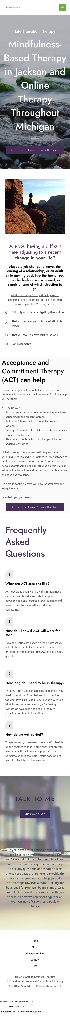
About (35, 947)
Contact (35, 959)
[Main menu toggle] (62, 8)
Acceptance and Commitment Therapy (40, 981)
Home (35, 940)
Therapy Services (35, 953)
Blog (35, 966)
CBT (9, 981)
